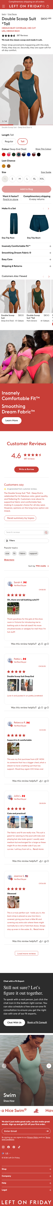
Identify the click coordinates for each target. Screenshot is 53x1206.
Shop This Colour (43, 149)
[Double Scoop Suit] (12, 296)
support (33, 553)
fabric (22, 553)
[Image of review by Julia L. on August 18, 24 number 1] (13, 822)
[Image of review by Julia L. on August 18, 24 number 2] (27, 822)
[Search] (43, 6)
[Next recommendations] (48, 208)
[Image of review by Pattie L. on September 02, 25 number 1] (13, 685)
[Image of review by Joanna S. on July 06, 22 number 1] (13, 902)
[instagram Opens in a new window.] (3, 1147)
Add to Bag (26, 189)
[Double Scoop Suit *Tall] (37, 296)
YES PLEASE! (47, 1131)
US (6, 1153)
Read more (38, 849)
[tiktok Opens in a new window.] (19, 1147)
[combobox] (38, 566)
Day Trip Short (33, 238)
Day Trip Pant (8, 238)
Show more (9, 560)
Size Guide (46, 172)
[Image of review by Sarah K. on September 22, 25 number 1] (13, 608)
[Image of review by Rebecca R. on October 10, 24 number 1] (13, 749)
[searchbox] (23, 532)
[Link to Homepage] (25, 6)
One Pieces (12, 14)
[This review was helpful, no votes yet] (39, 644)
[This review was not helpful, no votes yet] (45, 644)
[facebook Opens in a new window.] (8, 1147)
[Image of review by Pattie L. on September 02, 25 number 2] (27, 685)
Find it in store (10, 199)
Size (4, 172)
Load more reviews (26, 954)
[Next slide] (49, 1065)
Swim (4, 14)
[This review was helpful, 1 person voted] (41, 781)
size (7, 553)
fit (14, 553)
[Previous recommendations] (43, 208)
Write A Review (26, 469)
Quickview (14, 223)
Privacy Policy (33, 1137)
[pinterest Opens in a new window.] (13, 1147)
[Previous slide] (4, 1065)
